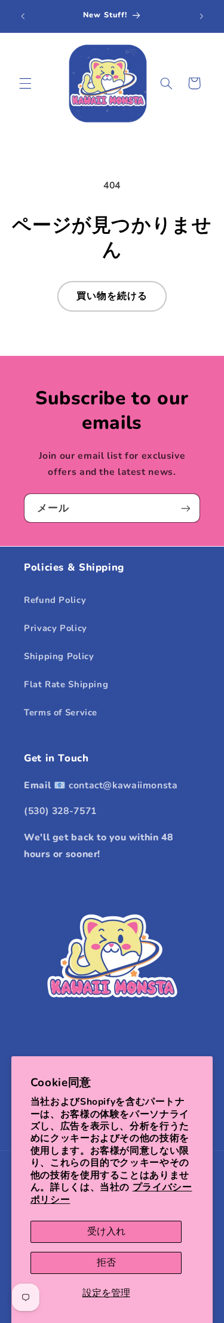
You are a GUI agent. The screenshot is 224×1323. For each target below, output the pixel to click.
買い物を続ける (112, 296)
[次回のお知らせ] (201, 16)
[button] (25, 83)
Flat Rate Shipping (66, 684)
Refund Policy (55, 600)
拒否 (106, 1262)
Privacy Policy (55, 628)
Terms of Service (60, 712)
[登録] (186, 508)
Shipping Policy (59, 656)
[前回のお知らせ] (23, 16)
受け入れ (106, 1231)
